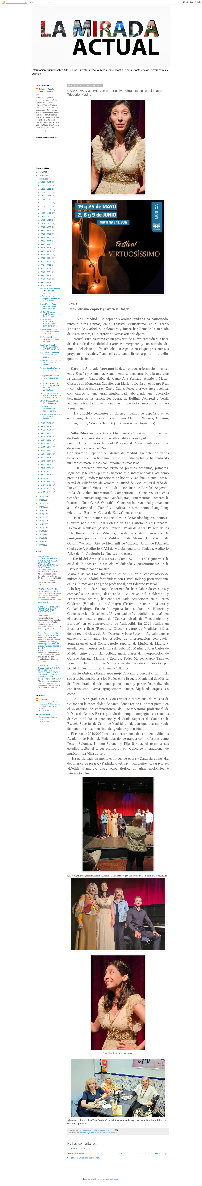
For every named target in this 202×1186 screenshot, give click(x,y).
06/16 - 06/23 (46, 279)
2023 (41, 497)
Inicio (120, 1154)
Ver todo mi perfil (42, 131)
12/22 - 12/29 (46, 185)
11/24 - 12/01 (46, 199)
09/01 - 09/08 (46, 241)
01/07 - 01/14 (46, 492)
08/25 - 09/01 (46, 244)
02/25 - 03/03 (46, 468)
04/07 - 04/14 (46, 447)
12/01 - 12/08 (46, 196)
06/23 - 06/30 (46, 275)
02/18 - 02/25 (46, 471)
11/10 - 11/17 (46, 206)
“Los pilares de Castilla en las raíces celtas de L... (50, 378)
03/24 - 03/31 (46, 454)
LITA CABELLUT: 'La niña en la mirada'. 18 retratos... (50, 362)
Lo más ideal (44, 715)
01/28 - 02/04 (46, 482)
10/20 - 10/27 (46, 217)
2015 (41, 524)
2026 (41, 172)
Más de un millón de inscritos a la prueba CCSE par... (49, 331)
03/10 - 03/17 (46, 461)
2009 (41, 545)
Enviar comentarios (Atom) (89, 1158)
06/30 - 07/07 (46, 272)
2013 (41, 531)
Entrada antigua (161, 1154)
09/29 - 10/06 (46, 227)
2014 (41, 528)
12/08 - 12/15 (46, 192)
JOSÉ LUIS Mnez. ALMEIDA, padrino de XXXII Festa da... (50, 314)
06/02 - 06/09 (46, 286)
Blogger (115, 1179)
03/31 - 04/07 (46, 451)
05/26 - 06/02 (46, 423)
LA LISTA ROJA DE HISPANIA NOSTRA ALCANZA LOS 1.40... (50, 347)
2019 (41, 510)
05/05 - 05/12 (46, 433)
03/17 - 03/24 (46, 458)
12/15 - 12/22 (46, 189)
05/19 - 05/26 (46, 426)
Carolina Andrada (82, 1133)
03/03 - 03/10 (46, 464)
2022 (41, 500)
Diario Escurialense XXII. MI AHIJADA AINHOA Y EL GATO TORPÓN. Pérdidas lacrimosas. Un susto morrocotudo (49, 611)
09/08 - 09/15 (46, 237)
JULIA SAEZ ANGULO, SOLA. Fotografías (49, 402)
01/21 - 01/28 (46, 485)
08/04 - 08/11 (46, 255)
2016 (41, 521)
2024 (41, 179)
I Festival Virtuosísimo (97, 1133)
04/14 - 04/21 (46, 444)
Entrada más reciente (76, 1154)
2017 (41, 517)
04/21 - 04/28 (46, 440)
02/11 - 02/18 (46, 475)
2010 (41, 542)
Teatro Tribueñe (111, 1133)
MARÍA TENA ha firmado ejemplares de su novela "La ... (50, 291)
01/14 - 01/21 (46, 489)
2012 (41, 535)
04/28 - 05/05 (46, 437)
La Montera (44, 700)
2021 (41, 503)
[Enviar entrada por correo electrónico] (116, 1130)
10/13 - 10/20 (46, 220)
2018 (41, 514)
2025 (41, 175)
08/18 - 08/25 (46, 248)
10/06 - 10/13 (46, 224)
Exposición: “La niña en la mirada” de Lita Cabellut (49, 355)
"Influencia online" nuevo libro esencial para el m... (50, 370)
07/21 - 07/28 (46, 262)
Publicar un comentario (80, 1148)
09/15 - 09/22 (46, 234)
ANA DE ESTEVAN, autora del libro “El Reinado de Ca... (48, 409)
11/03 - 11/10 (46, 210)
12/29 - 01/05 (46, 182)
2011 (41, 538)
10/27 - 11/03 (46, 213)
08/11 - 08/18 (46, 251)
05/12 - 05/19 (46, 430)
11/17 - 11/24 (46, 203)
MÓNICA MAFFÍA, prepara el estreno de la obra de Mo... (50, 298)
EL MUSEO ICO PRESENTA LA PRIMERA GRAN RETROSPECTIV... (49, 323)
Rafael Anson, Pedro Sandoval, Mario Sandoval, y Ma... (48, 306)
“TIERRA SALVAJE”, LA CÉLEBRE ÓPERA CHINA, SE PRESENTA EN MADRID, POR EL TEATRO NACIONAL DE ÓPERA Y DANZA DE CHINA (49, 671)
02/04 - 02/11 (46, 478)
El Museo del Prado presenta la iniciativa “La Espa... (49, 339)
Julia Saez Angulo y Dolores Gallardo (47, 90)
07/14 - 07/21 (46, 265)
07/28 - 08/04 (46, 258)
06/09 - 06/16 (46, 282)
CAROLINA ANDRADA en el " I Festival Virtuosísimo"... (50, 416)
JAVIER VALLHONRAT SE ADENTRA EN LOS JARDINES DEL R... (50, 395)
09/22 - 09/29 (46, 230)
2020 (41, 507)
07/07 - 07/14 (46, 269)
